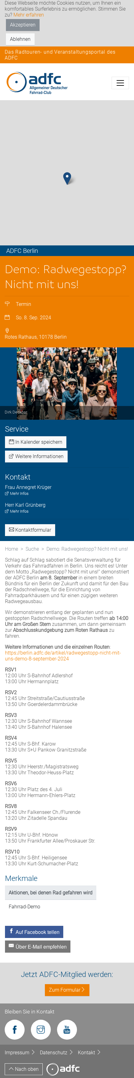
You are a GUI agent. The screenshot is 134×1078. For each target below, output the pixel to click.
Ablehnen (20, 39)
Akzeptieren (23, 25)
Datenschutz (54, 1053)
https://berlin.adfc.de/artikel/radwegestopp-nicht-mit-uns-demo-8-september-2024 (63, 656)
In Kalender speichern (38, 442)
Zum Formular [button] (64, 990)
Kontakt (87, 1053)
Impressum (18, 1053)
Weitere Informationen (39, 456)
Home (11, 549)
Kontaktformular (32, 530)
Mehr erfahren (28, 15)
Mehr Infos (19, 493)
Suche (32, 549)
